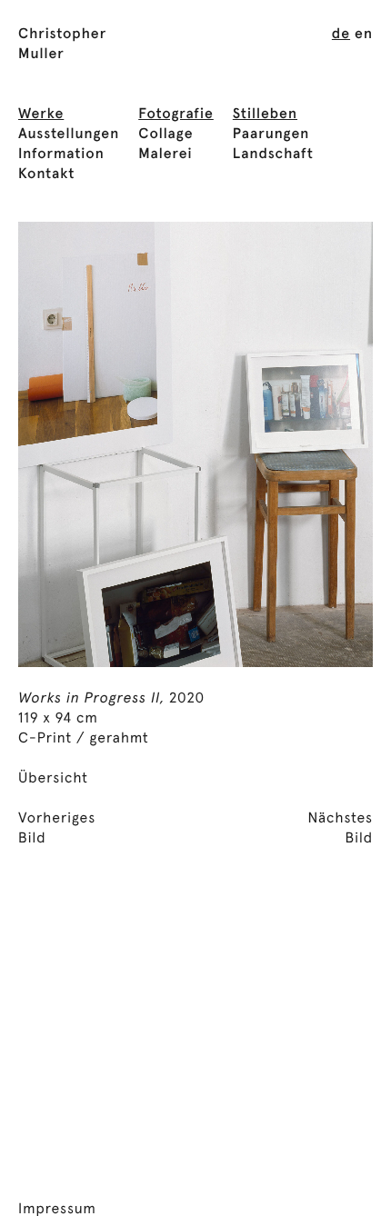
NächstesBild (340, 829)
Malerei (165, 154)
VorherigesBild (56, 829)
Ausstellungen (68, 134)
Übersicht (53, 779)
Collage (165, 134)
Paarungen (271, 134)
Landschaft (273, 154)
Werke (41, 114)
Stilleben (265, 114)
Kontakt (46, 174)
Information (61, 154)
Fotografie (176, 114)
